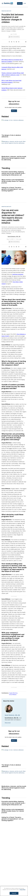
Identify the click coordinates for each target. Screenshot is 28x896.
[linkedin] (11, 41)
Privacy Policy (22, 889)
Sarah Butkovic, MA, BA (14, 236)
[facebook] (9, 41)
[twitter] (14, 41)
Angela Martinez (13, 693)
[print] (25, 41)
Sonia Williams (12, 694)
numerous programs (17, 274)
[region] (14, 891)
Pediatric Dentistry (6, 10)
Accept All (14, 893)
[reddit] (16, 41)
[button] (3, 3)
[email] (18, 41)
